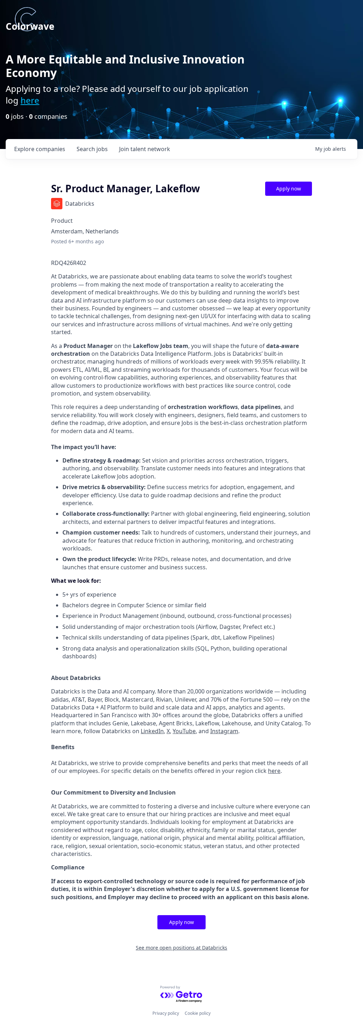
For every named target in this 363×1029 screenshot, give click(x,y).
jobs (92, 149)
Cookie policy (198, 1013)
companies (39, 149)
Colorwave (30, 26)
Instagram (224, 731)
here (30, 100)
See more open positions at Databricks (181, 947)
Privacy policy (165, 1013)
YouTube (184, 731)
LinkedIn (152, 731)
